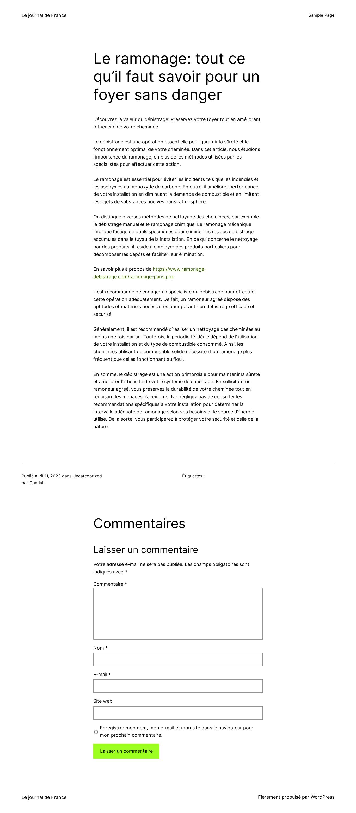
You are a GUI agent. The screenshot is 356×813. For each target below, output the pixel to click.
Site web (102, 701)
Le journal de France (44, 15)
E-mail (102, 674)
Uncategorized (87, 475)
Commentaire (110, 584)
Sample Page (321, 15)
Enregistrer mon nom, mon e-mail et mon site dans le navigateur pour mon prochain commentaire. (176, 731)
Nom (100, 648)
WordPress (322, 797)
